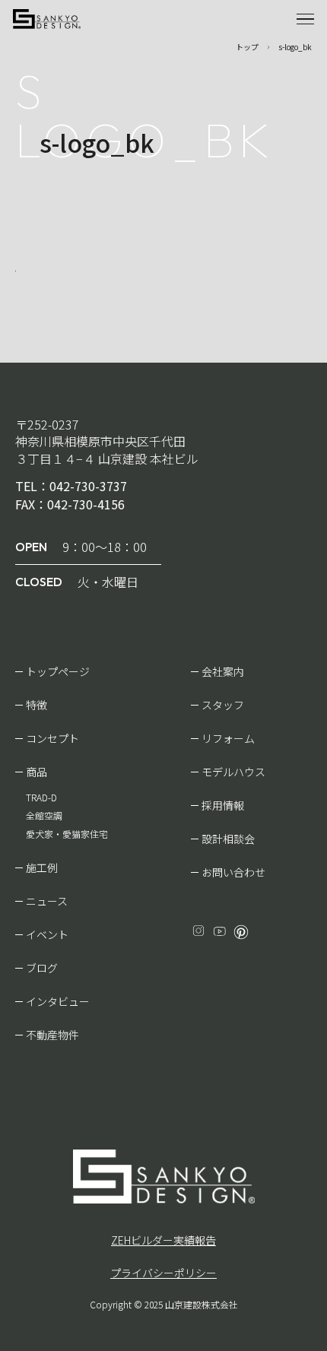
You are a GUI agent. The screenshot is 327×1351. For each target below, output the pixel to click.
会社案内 (223, 671)
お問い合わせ (233, 872)
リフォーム (228, 738)
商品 (36, 771)
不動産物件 (52, 1034)
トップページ (58, 671)
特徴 (36, 704)
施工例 (42, 867)
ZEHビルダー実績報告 (163, 1240)
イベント (47, 934)
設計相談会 (228, 838)
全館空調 (44, 815)
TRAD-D (41, 797)
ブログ (42, 967)
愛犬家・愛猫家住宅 (67, 833)
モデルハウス (233, 771)
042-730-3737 (88, 486)
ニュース (47, 901)
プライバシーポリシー (163, 1272)
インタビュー (58, 1001)
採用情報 (223, 805)
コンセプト (52, 738)
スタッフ (223, 704)
